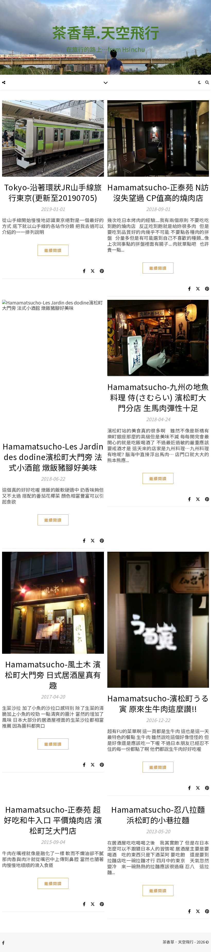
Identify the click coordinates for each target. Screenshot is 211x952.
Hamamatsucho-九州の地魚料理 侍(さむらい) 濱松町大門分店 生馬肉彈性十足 (158, 397)
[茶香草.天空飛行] (105, 37)
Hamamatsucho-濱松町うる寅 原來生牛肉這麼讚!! (158, 703)
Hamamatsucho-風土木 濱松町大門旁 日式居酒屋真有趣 (53, 674)
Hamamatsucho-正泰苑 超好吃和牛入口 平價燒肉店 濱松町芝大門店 (53, 820)
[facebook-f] (3, 942)
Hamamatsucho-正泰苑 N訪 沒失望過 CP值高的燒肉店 (158, 192)
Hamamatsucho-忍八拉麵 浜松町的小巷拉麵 (158, 815)
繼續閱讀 (53, 250)
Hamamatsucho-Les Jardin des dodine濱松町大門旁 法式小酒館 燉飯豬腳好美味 (53, 456)
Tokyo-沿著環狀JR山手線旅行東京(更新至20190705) (53, 192)
